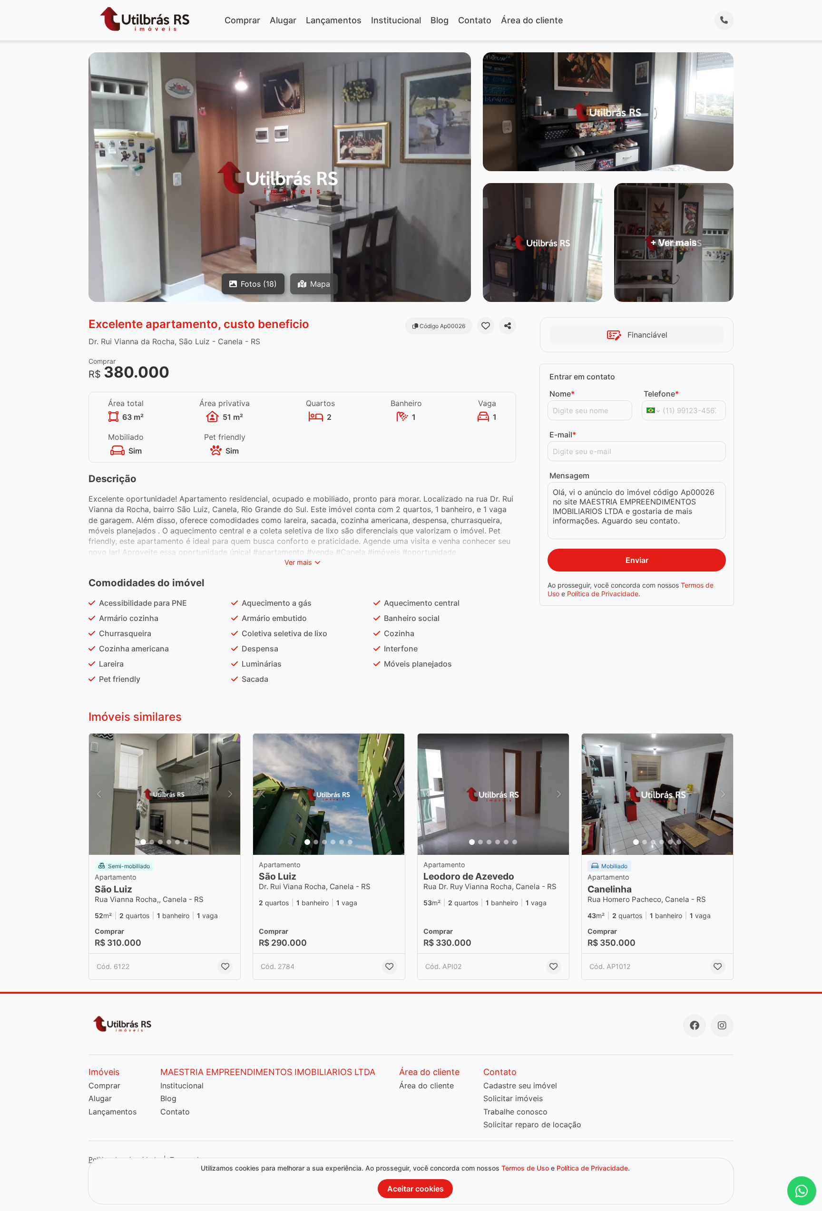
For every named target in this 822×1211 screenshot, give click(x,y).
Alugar (283, 20)
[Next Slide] (230, 794)
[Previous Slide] (99, 794)
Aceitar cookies (415, 1188)
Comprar (242, 20)
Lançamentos (334, 20)
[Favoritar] (485, 325)
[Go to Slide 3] (160, 842)
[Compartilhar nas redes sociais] (507, 325)
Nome (562, 393)
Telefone (661, 393)
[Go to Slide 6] (186, 842)
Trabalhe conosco (515, 1111)
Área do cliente (532, 20)
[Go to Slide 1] (143, 842)
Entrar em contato (582, 376)
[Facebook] (694, 1025)
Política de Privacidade (602, 594)
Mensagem (569, 475)
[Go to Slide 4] (168, 842)
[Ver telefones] (724, 20)
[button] (164, 794)
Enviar (637, 560)
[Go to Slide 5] (177, 842)
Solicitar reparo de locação (532, 1124)
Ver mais (298, 562)
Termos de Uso (525, 1168)
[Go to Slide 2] (151, 842)
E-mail (562, 434)
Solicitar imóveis (513, 1098)
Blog (440, 20)
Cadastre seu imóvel (520, 1085)
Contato (474, 20)
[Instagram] (722, 1025)
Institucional (396, 20)
